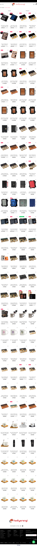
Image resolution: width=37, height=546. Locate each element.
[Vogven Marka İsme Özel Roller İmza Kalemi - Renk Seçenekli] (4, 350)
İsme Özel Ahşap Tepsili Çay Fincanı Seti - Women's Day (14, 433)
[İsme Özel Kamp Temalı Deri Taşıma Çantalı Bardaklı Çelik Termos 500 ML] (14, 443)
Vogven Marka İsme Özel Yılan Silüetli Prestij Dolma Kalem (5, 155)
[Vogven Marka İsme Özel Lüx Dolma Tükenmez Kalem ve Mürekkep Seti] (4, 36)
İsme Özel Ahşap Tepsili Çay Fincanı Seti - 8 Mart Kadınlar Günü (5, 451)
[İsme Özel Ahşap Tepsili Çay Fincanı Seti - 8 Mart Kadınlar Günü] (4, 443)
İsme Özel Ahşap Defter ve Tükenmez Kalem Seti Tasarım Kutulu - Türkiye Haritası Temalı (5, 81)
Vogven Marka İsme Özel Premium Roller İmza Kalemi (13, 174)
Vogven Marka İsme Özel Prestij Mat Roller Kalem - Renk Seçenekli (5, 100)
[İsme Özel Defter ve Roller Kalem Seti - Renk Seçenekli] (4, 184)
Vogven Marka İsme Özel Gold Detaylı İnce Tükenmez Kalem (32, 414)
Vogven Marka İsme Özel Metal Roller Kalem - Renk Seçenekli (14, 359)
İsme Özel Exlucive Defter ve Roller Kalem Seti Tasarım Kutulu (4, 211)
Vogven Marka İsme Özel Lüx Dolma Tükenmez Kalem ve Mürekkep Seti (4, 44)
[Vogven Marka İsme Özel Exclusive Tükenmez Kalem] (4, 406)
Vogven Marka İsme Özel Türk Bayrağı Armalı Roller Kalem (23, 137)
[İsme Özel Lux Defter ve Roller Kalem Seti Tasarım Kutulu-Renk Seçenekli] (4, 17)
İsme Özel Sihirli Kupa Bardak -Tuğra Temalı (23, 322)
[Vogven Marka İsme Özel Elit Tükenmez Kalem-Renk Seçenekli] (14, 387)
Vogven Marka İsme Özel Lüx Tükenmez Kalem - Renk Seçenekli (32, 155)
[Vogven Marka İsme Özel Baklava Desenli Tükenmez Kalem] (32, 276)
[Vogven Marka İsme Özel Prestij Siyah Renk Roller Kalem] (23, 276)
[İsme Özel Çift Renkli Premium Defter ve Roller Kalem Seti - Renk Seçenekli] (14, 128)
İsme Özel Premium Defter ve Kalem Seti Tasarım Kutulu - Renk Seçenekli (23, 211)
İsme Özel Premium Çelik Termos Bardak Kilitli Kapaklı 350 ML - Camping (32, 451)
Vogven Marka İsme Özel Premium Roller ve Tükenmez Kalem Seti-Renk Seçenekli (23, 174)
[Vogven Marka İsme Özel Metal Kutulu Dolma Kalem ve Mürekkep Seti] (4, 258)
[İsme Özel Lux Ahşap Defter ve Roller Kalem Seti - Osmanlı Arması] (32, 54)
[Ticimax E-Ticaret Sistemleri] (18, 545)
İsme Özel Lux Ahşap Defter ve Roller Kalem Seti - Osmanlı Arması (32, 63)
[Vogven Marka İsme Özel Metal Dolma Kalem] (14, 36)
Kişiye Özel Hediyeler (2, 533)
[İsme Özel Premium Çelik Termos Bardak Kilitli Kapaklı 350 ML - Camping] (32, 443)
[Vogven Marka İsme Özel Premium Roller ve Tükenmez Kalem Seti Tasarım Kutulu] (23, 17)
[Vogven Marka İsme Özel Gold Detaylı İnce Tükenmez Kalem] (32, 406)
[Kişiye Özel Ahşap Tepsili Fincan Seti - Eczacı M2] (14, 461)
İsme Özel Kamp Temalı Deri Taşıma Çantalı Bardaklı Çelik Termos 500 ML (14, 451)
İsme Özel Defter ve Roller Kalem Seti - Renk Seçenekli (4, 192)
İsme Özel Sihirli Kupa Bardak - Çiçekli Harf (13, 322)
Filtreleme (27, 10)
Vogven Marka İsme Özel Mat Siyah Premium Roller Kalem (32, 26)
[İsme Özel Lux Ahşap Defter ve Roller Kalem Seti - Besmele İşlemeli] (23, 91)
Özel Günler (1, 532)
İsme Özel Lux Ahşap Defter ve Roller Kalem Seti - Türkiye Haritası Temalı (23, 63)
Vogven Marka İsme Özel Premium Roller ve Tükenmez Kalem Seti (23, 81)
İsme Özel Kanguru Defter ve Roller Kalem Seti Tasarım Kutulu (14, 211)
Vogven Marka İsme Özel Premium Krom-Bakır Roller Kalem (32, 81)
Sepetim (9, 533)
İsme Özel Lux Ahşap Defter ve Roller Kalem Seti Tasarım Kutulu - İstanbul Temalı (32, 118)
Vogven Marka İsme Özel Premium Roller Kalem (13, 414)
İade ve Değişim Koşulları (22, 535)
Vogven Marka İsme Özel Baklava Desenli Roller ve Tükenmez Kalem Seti (13, 303)
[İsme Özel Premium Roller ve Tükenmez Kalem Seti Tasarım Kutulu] (4, 54)
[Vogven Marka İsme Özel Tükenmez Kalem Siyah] (4, 387)
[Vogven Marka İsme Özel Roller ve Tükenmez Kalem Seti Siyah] (32, 369)
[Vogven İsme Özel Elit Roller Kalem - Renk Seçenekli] (23, 147)
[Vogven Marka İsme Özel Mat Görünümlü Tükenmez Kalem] (23, 387)
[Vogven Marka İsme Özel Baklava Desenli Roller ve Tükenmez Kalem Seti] (14, 295)
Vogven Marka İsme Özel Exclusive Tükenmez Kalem (4, 414)
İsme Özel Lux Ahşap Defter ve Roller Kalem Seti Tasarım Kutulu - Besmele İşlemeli (14, 118)
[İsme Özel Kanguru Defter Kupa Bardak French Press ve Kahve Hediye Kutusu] (4, 313)
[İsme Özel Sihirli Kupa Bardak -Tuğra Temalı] (23, 313)
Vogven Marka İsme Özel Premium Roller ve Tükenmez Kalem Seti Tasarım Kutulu (23, 26)
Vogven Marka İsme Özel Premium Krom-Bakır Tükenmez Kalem (14, 285)
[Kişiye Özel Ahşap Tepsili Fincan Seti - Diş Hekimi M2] (14, 498)
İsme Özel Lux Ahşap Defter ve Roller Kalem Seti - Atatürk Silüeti (32, 100)
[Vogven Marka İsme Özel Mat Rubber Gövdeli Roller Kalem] (4, 369)
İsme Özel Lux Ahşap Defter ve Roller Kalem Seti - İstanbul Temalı (4, 118)
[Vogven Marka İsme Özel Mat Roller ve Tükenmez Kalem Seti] (23, 239)
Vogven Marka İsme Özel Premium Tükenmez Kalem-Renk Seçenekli (32, 174)
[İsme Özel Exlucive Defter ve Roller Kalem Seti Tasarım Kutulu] (4, 202)
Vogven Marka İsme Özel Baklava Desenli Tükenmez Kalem (32, 285)
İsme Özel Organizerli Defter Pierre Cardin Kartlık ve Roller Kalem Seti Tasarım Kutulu (32, 229)
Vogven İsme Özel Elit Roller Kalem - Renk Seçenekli (23, 155)
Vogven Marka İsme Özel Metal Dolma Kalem (14, 44)
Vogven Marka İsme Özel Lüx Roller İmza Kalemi (32, 44)
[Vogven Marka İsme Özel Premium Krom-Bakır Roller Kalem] (32, 73)
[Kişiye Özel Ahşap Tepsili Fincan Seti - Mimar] (32, 461)
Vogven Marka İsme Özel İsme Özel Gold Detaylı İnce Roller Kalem (4, 248)
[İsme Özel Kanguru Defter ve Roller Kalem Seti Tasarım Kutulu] (14, 202)
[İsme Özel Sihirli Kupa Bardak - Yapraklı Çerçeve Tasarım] (32, 313)
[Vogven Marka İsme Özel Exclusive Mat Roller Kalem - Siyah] (14, 91)
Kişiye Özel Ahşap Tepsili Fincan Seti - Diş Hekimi (4, 470)
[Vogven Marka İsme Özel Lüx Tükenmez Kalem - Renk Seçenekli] (32, 147)
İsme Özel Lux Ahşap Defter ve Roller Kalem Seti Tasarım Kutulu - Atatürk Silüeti (23, 118)
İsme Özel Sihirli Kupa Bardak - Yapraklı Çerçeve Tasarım (32, 322)
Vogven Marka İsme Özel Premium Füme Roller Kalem (32, 266)
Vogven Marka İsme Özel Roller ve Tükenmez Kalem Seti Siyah (32, 377)
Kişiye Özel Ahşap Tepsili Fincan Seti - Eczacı (23, 507)
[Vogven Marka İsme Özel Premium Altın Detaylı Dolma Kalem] (32, 128)
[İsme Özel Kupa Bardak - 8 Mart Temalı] (4, 332)
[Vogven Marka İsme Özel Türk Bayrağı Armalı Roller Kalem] (23, 128)
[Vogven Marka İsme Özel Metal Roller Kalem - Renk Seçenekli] (14, 350)
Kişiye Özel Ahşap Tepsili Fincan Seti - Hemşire (23, 488)
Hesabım (9, 536)
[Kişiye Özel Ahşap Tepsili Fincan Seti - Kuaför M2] (23, 461)
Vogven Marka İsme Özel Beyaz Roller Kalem (32, 340)
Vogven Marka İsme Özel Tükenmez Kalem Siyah (4, 396)
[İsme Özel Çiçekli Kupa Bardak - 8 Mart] (23, 332)
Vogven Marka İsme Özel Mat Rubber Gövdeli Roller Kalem (4, 377)
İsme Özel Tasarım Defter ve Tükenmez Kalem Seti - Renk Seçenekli (13, 192)
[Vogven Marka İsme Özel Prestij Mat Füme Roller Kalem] (32, 239)
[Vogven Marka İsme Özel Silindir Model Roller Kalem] (32, 350)
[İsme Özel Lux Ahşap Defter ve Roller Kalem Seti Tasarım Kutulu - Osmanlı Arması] (14, 73)
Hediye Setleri (2, 536)
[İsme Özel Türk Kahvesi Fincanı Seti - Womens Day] (23, 424)
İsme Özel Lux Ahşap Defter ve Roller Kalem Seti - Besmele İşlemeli (23, 100)
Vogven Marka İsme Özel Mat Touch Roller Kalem (14, 155)
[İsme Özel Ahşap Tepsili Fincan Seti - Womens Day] (4, 424)
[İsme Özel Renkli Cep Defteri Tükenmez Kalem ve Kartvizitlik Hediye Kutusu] (23, 295)
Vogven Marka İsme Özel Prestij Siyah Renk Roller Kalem (23, 285)
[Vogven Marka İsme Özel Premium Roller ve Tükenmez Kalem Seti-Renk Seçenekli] (23, 165)
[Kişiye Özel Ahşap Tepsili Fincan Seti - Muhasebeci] (4, 480)
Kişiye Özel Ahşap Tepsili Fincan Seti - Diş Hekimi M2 (14, 507)
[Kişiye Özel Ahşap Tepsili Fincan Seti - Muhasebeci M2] (14, 480)
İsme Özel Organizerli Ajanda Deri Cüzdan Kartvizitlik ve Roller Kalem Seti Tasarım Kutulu (23, 229)
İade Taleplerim (9, 534)
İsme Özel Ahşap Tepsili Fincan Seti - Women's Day (5, 433)
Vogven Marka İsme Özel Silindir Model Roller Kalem (32, 359)
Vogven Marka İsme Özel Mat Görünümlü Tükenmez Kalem (23, 396)
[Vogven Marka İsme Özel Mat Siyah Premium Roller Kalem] (32, 17)
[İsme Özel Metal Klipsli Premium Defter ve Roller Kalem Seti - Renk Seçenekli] (4, 128)
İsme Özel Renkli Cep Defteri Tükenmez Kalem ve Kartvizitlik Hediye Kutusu (23, 303)
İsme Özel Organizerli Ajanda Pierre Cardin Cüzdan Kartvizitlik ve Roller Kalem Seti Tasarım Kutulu (13, 229)
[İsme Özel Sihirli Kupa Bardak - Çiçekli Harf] (14, 313)
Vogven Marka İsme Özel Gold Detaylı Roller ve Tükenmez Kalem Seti (23, 377)
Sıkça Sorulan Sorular (16, 535)
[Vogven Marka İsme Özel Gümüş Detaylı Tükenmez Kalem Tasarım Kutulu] (23, 406)
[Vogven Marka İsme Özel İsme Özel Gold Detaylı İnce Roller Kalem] (4, 239)
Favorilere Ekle (7, 13)
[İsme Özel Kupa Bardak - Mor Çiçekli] (14, 332)
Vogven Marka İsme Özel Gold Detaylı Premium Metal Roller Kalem (14, 266)
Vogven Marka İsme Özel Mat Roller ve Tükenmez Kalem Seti (23, 248)
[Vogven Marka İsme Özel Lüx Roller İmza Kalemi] (32, 36)
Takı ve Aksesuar (2, 535)
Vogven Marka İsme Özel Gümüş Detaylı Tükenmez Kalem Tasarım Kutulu (23, 414)
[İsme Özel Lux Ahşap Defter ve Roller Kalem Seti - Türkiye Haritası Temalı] (23, 54)
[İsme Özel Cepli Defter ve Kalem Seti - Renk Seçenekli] (32, 202)
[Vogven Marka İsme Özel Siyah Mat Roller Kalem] (32, 387)
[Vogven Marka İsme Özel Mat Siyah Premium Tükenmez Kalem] (14, 239)
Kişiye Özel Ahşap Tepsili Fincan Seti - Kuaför (32, 507)
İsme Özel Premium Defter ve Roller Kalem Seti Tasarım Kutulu (32, 192)
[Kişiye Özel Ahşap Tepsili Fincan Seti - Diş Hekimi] (4, 461)
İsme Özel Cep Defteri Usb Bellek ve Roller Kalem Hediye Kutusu (32, 303)
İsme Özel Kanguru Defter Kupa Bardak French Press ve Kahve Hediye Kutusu (5, 322)
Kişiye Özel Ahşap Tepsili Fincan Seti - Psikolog (4, 507)
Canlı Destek (15, 532)
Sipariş (8, 532)
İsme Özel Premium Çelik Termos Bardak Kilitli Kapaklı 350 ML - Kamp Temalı (23, 451)
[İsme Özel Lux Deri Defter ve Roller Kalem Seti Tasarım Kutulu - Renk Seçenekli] (14, 17)
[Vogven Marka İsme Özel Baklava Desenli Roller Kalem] (4, 295)
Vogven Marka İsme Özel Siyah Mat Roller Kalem (32, 396)
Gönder (35, 535)
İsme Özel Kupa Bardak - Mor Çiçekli (14, 340)
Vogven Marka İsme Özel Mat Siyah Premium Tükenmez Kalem (13, 248)
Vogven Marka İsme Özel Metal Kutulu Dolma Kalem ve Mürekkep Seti (4, 266)
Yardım (14, 533)
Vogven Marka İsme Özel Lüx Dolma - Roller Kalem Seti (23, 44)
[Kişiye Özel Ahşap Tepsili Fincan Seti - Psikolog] (4, 498)
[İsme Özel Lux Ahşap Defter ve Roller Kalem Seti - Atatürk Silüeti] (32, 91)
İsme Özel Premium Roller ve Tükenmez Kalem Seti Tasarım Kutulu (4, 63)
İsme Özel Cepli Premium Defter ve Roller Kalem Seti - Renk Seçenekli (23, 192)
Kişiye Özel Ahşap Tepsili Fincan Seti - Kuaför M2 (23, 470)
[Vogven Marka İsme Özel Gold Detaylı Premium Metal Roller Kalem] (14, 258)
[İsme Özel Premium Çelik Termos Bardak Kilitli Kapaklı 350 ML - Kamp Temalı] (23, 443)
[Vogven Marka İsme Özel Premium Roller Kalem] (14, 406)
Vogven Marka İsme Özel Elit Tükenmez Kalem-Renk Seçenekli (14, 396)
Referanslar (21, 532)
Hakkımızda (21, 531)
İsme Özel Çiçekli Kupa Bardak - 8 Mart (23, 340)
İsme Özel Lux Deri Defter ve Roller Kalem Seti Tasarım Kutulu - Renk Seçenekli (14, 26)
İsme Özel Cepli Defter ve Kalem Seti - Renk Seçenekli (32, 211)
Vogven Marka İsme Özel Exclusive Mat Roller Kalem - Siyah (14, 100)
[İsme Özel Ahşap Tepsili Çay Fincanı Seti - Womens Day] (14, 424)
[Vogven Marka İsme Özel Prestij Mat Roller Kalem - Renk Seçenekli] (4, 91)
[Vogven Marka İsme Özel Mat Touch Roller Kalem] (14, 147)
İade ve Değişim (15, 534)
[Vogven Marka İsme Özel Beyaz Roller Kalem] (32, 332)
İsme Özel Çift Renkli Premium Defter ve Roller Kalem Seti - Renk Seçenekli (13, 137)
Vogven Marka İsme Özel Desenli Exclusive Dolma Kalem (4, 174)
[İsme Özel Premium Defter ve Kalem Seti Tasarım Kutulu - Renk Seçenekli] (23, 202)
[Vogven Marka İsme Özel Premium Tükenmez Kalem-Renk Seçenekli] (32, 165)
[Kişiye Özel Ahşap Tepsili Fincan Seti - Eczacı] (23, 498)
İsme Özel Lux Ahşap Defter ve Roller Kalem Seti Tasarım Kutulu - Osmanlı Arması (14, 81)
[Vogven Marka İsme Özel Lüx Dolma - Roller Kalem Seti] (23, 36)
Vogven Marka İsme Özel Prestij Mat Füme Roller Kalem (32, 248)
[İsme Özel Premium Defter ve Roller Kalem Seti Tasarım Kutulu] (32, 184)
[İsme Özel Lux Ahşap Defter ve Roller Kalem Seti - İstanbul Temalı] (4, 110)
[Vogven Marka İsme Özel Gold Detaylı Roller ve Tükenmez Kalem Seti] (23, 369)
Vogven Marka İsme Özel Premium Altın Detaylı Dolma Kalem (32, 137)
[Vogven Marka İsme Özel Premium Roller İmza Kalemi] (14, 165)
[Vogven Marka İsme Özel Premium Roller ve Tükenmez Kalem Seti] (23, 73)
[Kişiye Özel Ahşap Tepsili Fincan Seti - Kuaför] (32, 498)
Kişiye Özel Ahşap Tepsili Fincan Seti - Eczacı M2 (14, 470)
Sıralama (9, 10)
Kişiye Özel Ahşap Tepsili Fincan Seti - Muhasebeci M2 (14, 488)
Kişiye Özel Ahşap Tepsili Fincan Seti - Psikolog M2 (32, 488)
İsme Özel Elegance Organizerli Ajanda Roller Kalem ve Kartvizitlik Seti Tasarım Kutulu (4, 229)
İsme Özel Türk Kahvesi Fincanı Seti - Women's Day (23, 433)
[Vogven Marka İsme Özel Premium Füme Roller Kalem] (32, 258)
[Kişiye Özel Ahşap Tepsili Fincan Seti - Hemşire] (23, 480)
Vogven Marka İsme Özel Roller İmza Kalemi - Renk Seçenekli (4, 359)
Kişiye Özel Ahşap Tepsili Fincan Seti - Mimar (32, 470)
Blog (20, 536)
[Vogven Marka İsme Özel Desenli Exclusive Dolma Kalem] (4, 165)
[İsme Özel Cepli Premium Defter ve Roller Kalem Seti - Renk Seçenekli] (23, 184)
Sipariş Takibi (9, 535)
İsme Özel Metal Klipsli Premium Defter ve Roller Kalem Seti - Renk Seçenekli (4, 137)
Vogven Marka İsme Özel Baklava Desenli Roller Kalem (4, 303)
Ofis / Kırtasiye (2, 534)
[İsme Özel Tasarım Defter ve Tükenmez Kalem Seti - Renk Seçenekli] (14, 184)
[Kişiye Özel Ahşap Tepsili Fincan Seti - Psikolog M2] (32, 480)
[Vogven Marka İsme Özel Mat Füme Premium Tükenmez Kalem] (4, 276)
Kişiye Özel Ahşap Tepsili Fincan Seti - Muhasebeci (4, 488)
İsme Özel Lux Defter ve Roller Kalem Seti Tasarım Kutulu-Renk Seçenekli (4, 26)
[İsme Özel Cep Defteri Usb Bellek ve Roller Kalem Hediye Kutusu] (32, 295)
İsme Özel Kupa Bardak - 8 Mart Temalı (5, 340)
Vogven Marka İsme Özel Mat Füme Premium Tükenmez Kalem (4, 285)
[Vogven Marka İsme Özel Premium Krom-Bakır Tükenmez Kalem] (14, 276)
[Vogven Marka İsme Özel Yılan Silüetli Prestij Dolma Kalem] (4, 147)
